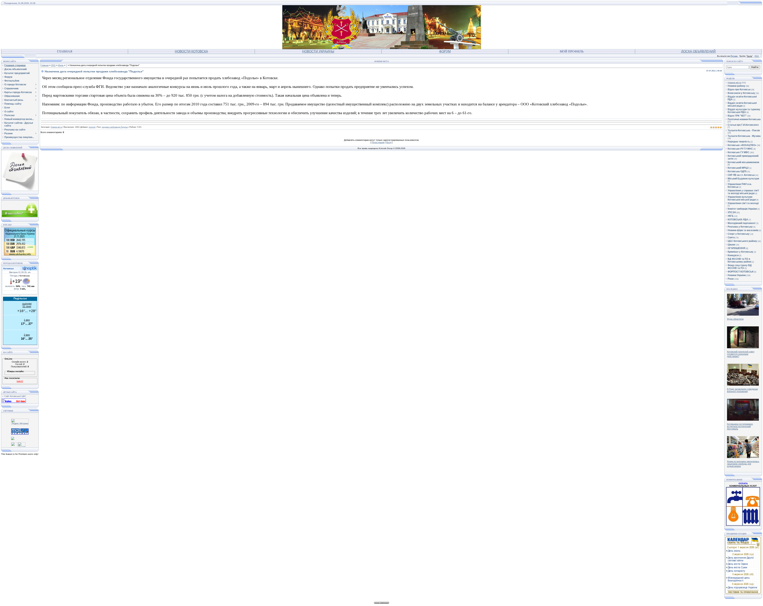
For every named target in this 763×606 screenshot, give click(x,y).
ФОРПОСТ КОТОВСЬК (740, 271)
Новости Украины (318, 51)
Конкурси (733, 255)
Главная (64, 51)
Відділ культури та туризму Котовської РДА (744, 111)
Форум (445, 51)
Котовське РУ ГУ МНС (740, 148)
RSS (757, 56)
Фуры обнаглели (735, 319)
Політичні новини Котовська (744, 119)
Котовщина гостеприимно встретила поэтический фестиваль (740, 426)
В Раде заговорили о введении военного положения (742, 390)
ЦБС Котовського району (742, 241)
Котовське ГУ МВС (738, 152)
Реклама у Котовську (740, 226)
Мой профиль (572, 51)
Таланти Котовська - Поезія (744, 130)
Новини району (736, 86)
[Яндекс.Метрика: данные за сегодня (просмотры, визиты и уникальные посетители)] (20, 422)
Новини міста (56, 127)
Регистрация (378, 142)
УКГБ (731, 216)
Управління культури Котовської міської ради (742, 198)
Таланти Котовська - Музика (744, 136)
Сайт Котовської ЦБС (15, 396)
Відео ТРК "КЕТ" (737, 115)
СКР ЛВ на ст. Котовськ (741, 175)
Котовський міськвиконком (743, 162)
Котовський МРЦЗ (738, 167)
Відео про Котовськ (739, 89)
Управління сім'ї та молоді (743, 203)
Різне (731, 278)
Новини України (737, 275)
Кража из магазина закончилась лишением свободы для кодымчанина (743, 463)
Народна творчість (739, 141)
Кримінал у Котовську (740, 251)
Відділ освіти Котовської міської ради (742, 104)
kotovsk (92, 127)
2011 (53, 65)
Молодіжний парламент (742, 223)
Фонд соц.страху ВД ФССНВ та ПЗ (740, 266)
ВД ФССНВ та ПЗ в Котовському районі (739, 260)
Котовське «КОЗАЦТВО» (742, 145)
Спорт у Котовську (738, 233)
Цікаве (731, 244)
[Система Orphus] (14, 402)
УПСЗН (732, 212)
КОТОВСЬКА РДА (738, 219)
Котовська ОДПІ (737, 171)
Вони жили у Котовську (741, 93)
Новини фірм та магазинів (743, 230)
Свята (731, 237)
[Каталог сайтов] (14, 444)
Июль (61, 65)
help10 (20, 381)
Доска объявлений (698, 51)
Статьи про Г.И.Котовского (743, 125)
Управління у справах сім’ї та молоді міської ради (743, 192)
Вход (388, 142)
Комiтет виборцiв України (742, 208)
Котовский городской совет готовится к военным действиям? (740, 354)
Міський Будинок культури (743, 178)
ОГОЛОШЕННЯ (736, 248)
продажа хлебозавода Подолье (115, 127)
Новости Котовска (191, 51)
